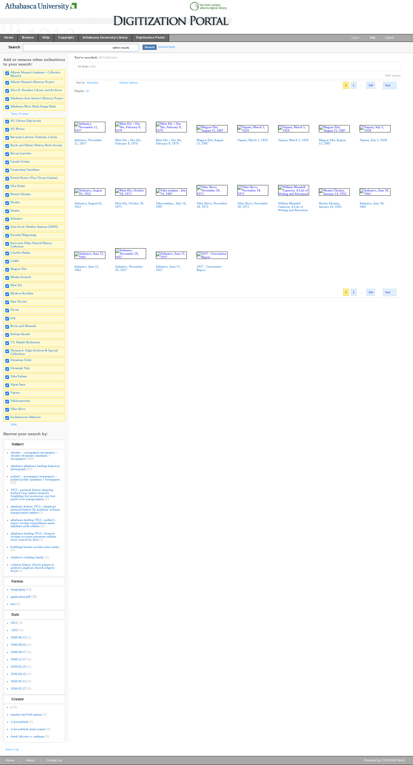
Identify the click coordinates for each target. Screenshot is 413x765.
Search (14, 47)
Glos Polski (17, 186)
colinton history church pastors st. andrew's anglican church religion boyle (33, 567)
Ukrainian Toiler (21, 360)
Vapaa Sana (17, 384)
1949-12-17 (18, 659)
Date (15, 615)
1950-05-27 (18, 688)
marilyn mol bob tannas (26, 714)
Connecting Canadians (24, 169)
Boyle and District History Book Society (36, 145)
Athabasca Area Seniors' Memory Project (36, 98)
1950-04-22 (18, 674)
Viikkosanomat (20, 400)
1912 (14, 622)
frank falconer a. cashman (27, 736)
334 (371, 85)
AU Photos (17, 128)
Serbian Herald (20, 334)
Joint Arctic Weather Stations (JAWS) (34, 226)
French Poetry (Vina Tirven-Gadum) (34, 177)
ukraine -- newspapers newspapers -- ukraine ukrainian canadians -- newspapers (34, 455)
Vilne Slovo (18, 408)
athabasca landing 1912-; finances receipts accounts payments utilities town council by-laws (33, 536)
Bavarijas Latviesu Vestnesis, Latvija (33, 137)
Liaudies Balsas (20, 252)
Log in (355, 37)
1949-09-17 (18, 652)
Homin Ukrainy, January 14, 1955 (330, 205)
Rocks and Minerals (23, 326)
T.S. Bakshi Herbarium (25, 342)
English (390, 37)
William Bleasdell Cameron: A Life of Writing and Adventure (293, 207)
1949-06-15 (18, 637)
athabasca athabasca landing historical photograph (35, 467)
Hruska (15, 202)
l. (11, 707)
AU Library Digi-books (25, 120)
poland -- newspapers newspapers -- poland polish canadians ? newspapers (35, 478)
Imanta (14, 210)
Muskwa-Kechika (21, 293)
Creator (18, 699)
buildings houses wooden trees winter (35, 547)
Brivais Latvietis (20, 153)
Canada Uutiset (20, 161)
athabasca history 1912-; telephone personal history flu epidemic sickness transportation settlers (35, 509)
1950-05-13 (18, 681)
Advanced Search (166, 46)
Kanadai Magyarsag (23, 234)
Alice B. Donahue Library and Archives (36, 90)
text (13, 604)
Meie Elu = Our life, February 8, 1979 (128, 141)
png (12, 317)
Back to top (12, 749)
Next (388, 85)
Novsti (14, 309)
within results (121, 47)
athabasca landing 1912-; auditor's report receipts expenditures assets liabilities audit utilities (33, 523)
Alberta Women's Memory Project (32, 82)
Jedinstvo (16, 218)
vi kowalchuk (19, 721)
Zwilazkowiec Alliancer (25, 417)
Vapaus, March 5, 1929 (252, 140)
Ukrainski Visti (20, 368)
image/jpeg (18, 589)
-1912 (15, 630)
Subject (18, 444)
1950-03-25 (18, 666)
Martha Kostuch (20, 277)
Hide (14, 424)
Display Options (128, 82)
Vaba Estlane (18, 376)
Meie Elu (16, 285)
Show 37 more (19, 113)
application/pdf (20, 596)
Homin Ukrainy (20, 194)
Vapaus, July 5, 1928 (373, 140)
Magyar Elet (18, 268)
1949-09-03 (18, 644)
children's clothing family (27, 557)
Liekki (14, 260)
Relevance (92, 82)
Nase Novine (18, 301)
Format (17, 581)
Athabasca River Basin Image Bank (33, 106)
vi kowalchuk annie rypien (28, 729)
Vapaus (15, 392)
